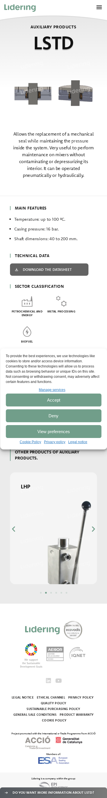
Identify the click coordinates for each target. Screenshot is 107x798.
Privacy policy (54, 442)
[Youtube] (59, 681)
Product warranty (77, 715)
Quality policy (53, 703)
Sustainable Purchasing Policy (53, 709)
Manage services (52, 390)
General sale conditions (35, 715)
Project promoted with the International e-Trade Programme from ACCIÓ (53, 733)
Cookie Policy (30, 442)
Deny (53, 415)
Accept (53, 400)
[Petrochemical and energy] (27, 301)
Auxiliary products (53, 27)
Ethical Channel (51, 697)
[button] (13, 528)
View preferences (53, 431)
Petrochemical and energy (27, 313)
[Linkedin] (48, 681)
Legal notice (77, 442)
